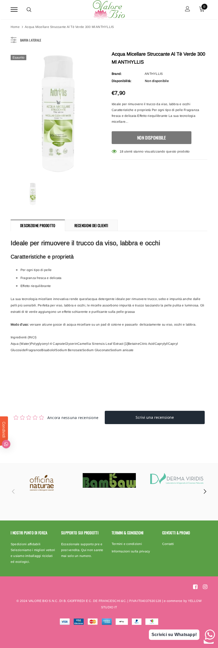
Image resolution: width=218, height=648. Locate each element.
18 (121, 151)
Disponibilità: (121, 81)
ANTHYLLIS (154, 74)
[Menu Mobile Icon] (14, 9)
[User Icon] (187, 9)
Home (15, 27)
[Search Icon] (29, 9)
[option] (58, 113)
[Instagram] (205, 586)
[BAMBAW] (109, 480)
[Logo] (108, 9)
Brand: (116, 74)
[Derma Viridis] (177, 478)
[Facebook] (195, 586)
